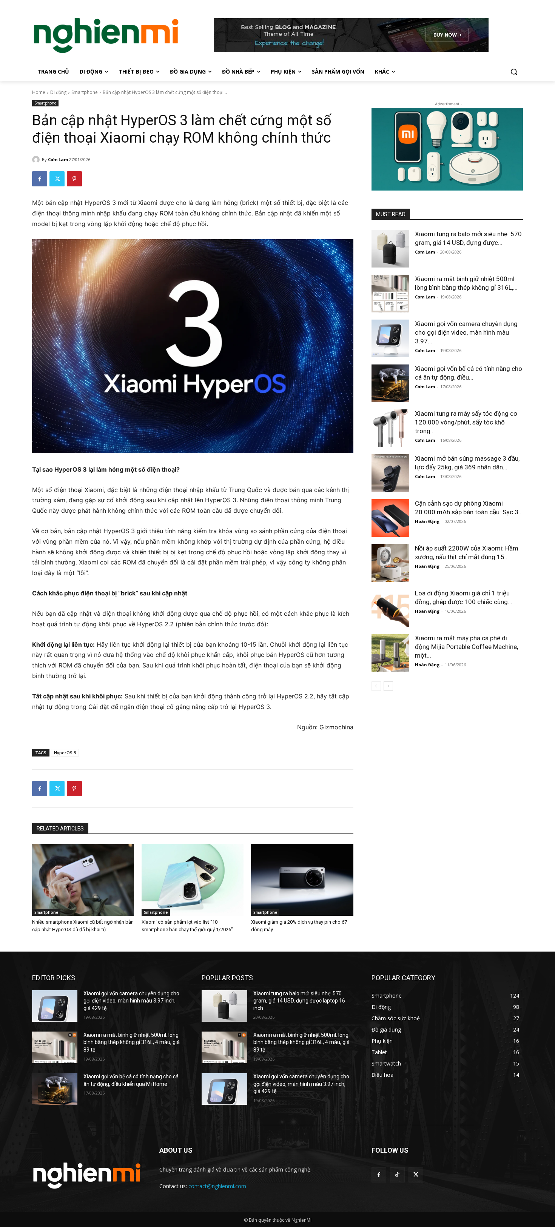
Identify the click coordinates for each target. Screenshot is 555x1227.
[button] (514, 72)
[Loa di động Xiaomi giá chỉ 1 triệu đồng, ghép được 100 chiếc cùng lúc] (390, 608)
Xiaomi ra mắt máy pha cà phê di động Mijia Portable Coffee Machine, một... (466, 646)
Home (38, 92)
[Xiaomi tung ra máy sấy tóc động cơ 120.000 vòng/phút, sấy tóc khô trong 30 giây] (390, 428)
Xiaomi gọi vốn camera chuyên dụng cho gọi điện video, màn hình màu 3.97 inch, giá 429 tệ (131, 1000)
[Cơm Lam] (37, 159)
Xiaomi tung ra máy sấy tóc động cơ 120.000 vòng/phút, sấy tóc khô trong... (466, 422)
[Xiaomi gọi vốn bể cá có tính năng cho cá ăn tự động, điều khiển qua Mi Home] (390, 383)
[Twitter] (57, 178)
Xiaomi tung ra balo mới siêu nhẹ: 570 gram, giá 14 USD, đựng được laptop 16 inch (299, 1000)
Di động (58, 92)
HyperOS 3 (65, 752)
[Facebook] (39, 178)
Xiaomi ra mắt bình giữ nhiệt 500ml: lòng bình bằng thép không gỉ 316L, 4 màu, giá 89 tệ (131, 1042)
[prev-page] (376, 686)
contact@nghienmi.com (217, 1186)
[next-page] (388, 686)
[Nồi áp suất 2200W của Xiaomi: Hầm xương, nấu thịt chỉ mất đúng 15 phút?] (390, 563)
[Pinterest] (74, 178)
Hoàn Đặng (427, 521)
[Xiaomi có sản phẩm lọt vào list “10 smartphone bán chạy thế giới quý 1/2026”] (193, 879)
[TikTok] (397, 1174)
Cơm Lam (58, 159)
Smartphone (84, 92)
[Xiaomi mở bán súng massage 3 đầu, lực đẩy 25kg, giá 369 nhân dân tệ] (390, 473)
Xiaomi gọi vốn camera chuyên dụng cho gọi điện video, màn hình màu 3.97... (466, 332)
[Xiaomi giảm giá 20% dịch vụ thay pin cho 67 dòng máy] (302, 879)
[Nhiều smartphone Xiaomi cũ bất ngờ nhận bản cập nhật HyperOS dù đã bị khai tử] (83, 879)
